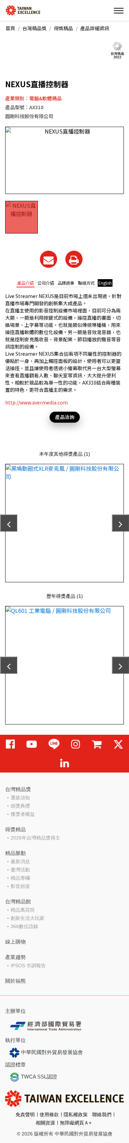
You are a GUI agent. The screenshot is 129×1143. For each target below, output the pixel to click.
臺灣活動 (20, 869)
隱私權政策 (76, 1114)
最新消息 (20, 861)
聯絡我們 (101, 1114)
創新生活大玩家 (27, 918)
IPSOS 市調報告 (28, 965)
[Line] (54, 744)
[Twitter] (118, 744)
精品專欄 (20, 878)
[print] (74, 259)
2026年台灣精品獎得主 (35, 837)
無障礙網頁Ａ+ (76, 1122)
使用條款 (49, 1114)
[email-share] (48, 259)
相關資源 (45, 1122)
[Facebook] (10, 744)
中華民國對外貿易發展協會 (51, 1052)
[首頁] (23, 10)
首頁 (10, 28)
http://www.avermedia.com (36, 402)
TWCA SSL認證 (38, 1076)
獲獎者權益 (23, 814)
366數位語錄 (24, 926)
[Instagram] (75, 744)
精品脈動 (15, 853)
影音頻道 (20, 886)
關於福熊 (15, 980)
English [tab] (105, 283)
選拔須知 (20, 797)
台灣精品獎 (34, 28)
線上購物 (15, 941)
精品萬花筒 (23, 909)
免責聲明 (25, 1114)
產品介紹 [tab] (25, 283)
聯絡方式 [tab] (86, 283)
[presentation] (8, 523)
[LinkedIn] (64, 763)
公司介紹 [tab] (45, 283)
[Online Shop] (96, 744)
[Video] (31, 744)
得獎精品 (63, 28)
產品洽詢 (64, 416)
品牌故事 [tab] (66, 283)
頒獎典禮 (20, 805)
